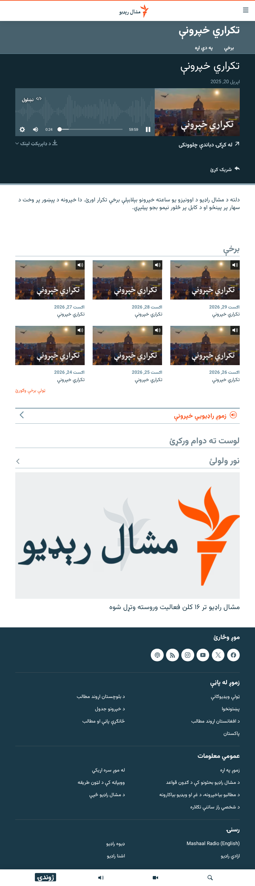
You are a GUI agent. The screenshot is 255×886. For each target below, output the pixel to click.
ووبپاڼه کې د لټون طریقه (101, 782)
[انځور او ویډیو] (155, 877)
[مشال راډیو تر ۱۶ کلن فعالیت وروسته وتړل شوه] (127, 535)
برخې (229, 48)
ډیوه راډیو (115, 844)
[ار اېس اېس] (172, 654)
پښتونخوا (231, 709)
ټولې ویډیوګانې (225, 697)
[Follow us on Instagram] (187, 654)
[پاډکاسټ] (157, 654)
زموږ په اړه (230, 770)
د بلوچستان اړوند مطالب (101, 697)
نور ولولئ (224, 461)
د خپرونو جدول (110, 709)
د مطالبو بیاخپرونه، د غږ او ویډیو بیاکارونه (199, 795)
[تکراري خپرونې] (205, 280)
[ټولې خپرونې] (101, 877)
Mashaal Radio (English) (213, 844)
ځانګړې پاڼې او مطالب (103, 721)
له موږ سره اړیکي (108, 770)
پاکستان (231, 733)
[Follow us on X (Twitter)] (218, 654)
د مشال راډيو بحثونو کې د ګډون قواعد (203, 782)
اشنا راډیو (116, 856)
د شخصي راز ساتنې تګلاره (215, 807)
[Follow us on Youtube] (203, 654)
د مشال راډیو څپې (107, 795)
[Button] (225, 171)
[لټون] (210, 877)
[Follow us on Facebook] (233, 654)
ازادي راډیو (230, 856)
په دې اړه (204, 48)
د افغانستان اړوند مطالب (215, 721)
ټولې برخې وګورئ (30, 390)
